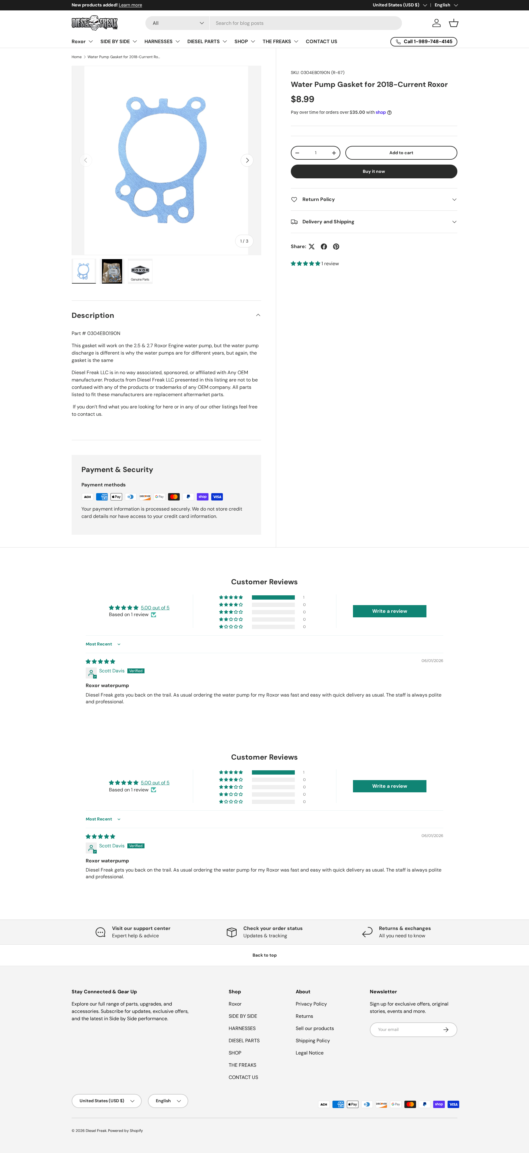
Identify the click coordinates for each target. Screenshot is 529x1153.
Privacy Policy (311, 1004)
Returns (304, 1016)
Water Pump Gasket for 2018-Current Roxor (124, 56)
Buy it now (374, 171)
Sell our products (315, 1028)
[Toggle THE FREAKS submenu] (296, 41)
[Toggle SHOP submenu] (253, 41)
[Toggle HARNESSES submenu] (177, 41)
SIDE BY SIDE (115, 41)
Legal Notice (310, 1053)
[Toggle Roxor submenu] (90, 41)
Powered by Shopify (125, 1130)
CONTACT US (321, 41)
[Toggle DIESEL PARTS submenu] (224, 41)
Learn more (130, 5)
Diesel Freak (96, 1130)
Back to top (265, 955)
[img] (100, 661)
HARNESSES (158, 41)
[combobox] (273, 23)
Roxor (79, 41)
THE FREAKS (277, 41)
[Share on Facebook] (324, 246)
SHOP (241, 41)
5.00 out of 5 (155, 607)
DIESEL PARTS (203, 41)
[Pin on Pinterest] (336, 246)
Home (77, 56)
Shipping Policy (313, 1040)
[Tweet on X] (312, 246)
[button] (453, 23)
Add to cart (401, 152)
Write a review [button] (389, 611)
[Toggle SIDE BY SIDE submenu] (134, 41)
